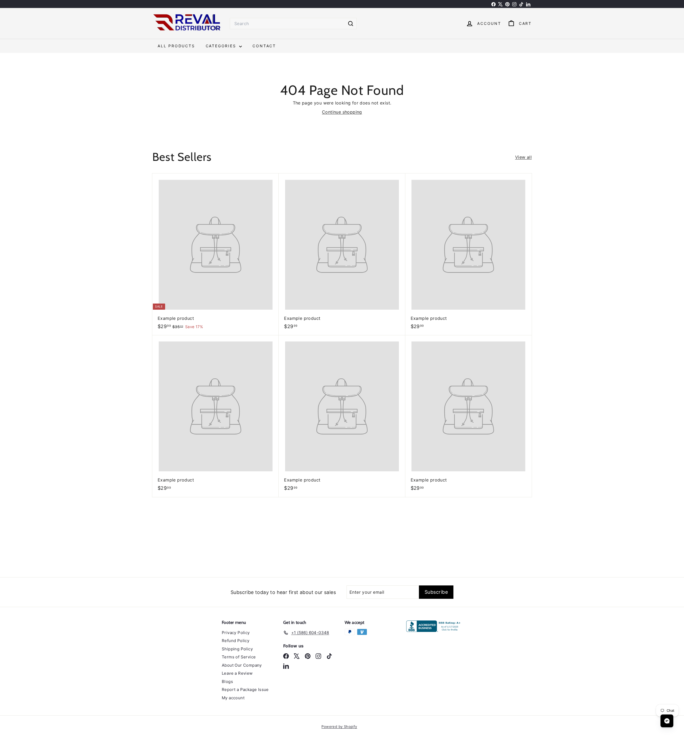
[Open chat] (666, 720)
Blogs (227, 681)
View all (523, 157)
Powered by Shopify (339, 726)
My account (233, 697)
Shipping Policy (237, 648)
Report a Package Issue (245, 689)
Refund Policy (235, 640)
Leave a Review (237, 673)
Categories (222, 46)
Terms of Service (239, 656)
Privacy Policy (236, 632)
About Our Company (242, 665)
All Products (176, 46)
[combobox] (293, 23)
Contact (264, 46)
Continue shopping (342, 112)
